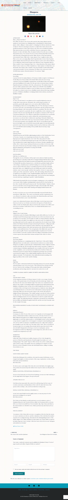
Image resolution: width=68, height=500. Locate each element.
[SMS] (40, 36)
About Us (47, 489)
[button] (32, 2)
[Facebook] (25, 36)
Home (19, 489)
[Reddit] (37, 36)
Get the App (25, 489)
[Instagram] (34, 485)
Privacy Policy (41, 489)
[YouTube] (29, 485)
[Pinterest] (28, 36)
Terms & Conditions (32, 489)
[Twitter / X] (31, 36)
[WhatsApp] (34, 36)
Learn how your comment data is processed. (41, 478)
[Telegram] (42, 36)
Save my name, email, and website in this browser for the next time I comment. (32, 469)
